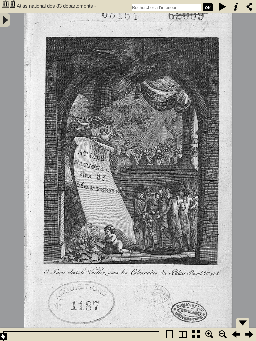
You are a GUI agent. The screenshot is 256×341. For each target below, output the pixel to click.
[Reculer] (236, 334)
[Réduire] (222, 334)
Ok (208, 8)
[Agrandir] (209, 334)
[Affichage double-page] (182, 334)
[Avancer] (249, 334)
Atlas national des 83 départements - (56, 6)
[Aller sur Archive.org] (8, 6)
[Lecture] (222, 6)
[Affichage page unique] (169, 334)
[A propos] (236, 6)
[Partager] (249, 6)
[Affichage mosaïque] (196, 334)
